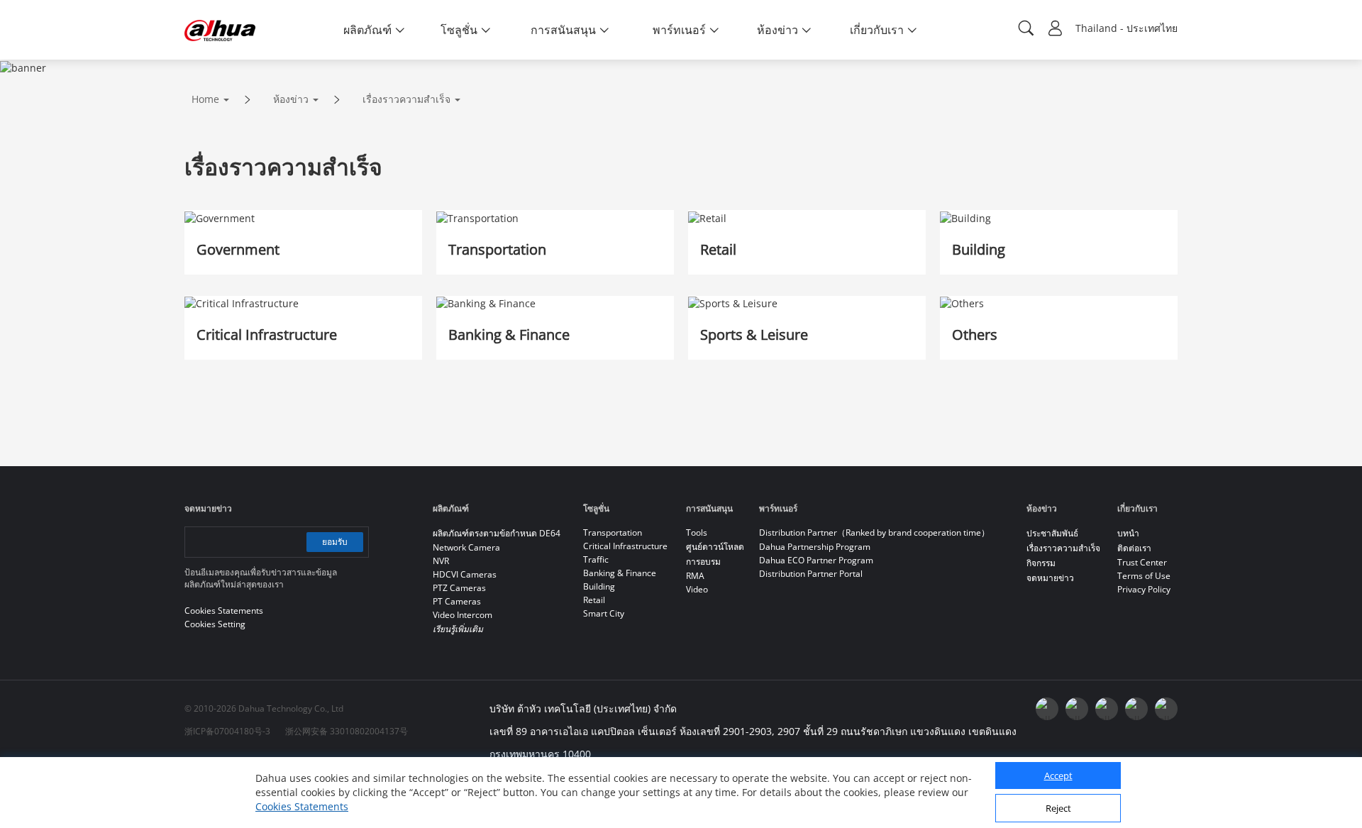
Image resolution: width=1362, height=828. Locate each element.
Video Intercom (462, 615)
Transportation (612, 532)
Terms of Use (1143, 576)
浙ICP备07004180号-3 (227, 731)
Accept (1058, 776)
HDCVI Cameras (465, 574)
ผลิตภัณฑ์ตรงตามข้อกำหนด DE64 (496, 533)
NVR (441, 561)
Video (697, 589)
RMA (695, 576)
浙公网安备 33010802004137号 (346, 731)
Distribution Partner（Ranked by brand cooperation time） (874, 532)
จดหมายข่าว (1050, 578)
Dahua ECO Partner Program (816, 560)
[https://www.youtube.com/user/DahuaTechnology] (1076, 708)
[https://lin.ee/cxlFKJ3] (1136, 708)
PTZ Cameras (459, 588)
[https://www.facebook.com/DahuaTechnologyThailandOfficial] (1047, 708)
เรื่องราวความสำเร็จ (406, 99)
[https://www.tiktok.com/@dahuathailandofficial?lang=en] (1166, 708)
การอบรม (703, 562)
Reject (1058, 808)
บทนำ (1128, 533)
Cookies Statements (301, 806)
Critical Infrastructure (625, 546)
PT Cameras (457, 601)
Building (599, 586)
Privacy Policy (1143, 589)
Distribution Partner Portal (811, 574)
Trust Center (1142, 562)
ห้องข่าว (291, 99)
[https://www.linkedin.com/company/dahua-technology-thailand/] (1106, 708)
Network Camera (466, 547)
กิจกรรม (1041, 563)
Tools (696, 532)
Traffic (596, 559)
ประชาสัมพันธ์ (1052, 533)
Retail (594, 600)
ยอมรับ (335, 542)
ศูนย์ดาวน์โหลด (715, 547)
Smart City (603, 613)
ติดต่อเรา (1134, 548)
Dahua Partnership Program (814, 547)
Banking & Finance (619, 573)
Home (205, 99)
